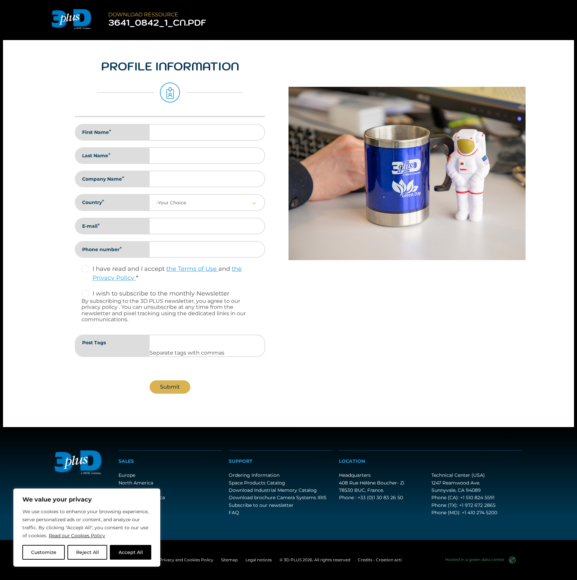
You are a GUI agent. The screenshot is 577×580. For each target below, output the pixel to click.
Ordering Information (254, 475)
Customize (43, 552)
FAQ (234, 513)
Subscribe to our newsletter (261, 505)
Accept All (131, 552)
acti (398, 559)
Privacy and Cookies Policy (186, 559)
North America (136, 483)
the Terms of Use (192, 268)
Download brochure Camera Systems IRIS (278, 498)
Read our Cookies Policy (77, 536)
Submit (170, 387)
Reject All (87, 552)
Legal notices (258, 559)
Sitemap (229, 559)
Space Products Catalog (257, 483)
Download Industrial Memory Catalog (273, 490)
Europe (127, 475)
